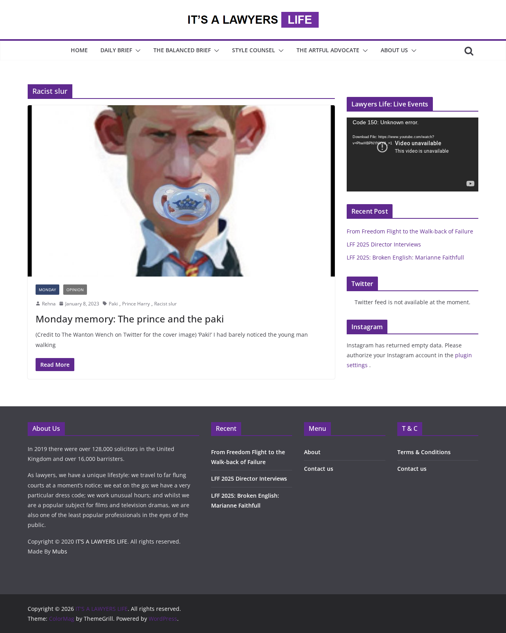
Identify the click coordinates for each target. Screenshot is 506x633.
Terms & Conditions (424, 452)
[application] (412, 154)
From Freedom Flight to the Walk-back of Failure (410, 231)
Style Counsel (253, 50)
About (312, 452)
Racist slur (165, 303)
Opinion (75, 289)
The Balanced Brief (182, 50)
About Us (394, 50)
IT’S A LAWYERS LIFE (101, 541)
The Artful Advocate (327, 50)
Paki (113, 303)
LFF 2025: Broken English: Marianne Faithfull (405, 257)
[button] (136, 51)
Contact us (318, 468)
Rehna (49, 303)
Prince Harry (136, 303)
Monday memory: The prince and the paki (130, 318)
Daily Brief (116, 50)
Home (79, 50)
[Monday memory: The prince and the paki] (181, 190)
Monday (47, 289)
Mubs (59, 551)
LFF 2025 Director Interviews (384, 244)
